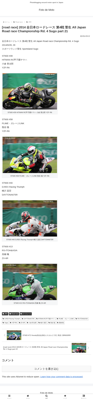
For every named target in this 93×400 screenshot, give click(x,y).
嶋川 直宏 (43, 323)
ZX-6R (23, 323)
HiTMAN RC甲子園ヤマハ (46, 319)
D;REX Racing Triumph (12, 319)
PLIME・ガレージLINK (66, 319)
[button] (86, 344)
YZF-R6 (14, 323)
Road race (15, 314)
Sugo (6, 323)
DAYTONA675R (29, 319)
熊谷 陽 (52, 323)
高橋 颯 (61, 323)
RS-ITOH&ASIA (83, 319)
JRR (6, 314)
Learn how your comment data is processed (61, 376)
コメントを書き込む (46, 368)
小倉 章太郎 (32, 323)
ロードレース (26, 314)
